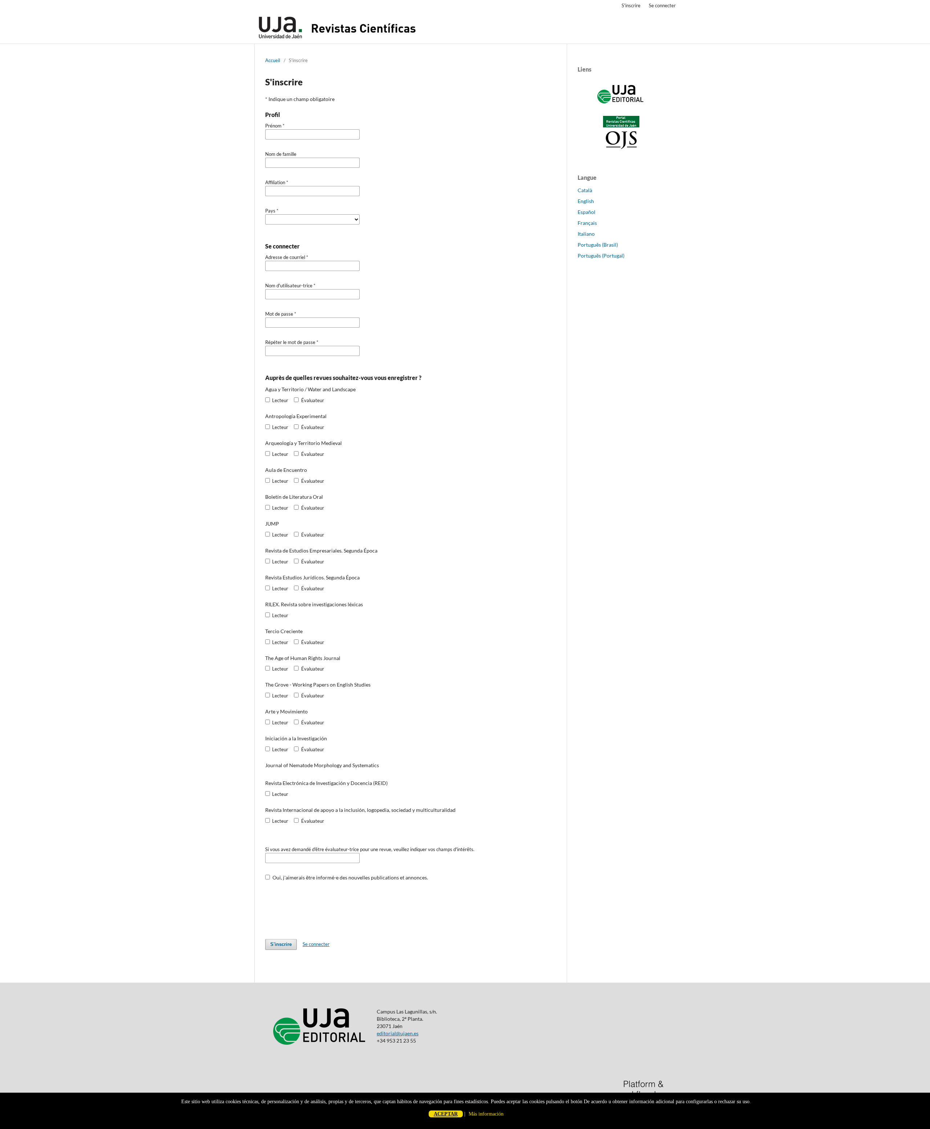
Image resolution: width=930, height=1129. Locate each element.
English (586, 201)
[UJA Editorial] (621, 107)
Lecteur (279, 400)
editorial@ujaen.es (397, 1033)
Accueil (272, 60)
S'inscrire (631, 5)
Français (587, 223)
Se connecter (662, 5)
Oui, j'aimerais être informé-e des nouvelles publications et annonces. (349, 877)
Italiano (586, 234)
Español (586, 212)
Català (585, 190)
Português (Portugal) (601, 255)
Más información (486, 1114)
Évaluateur (312, 400)
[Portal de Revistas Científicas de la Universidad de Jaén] (621, 147)
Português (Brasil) (598, 245)
